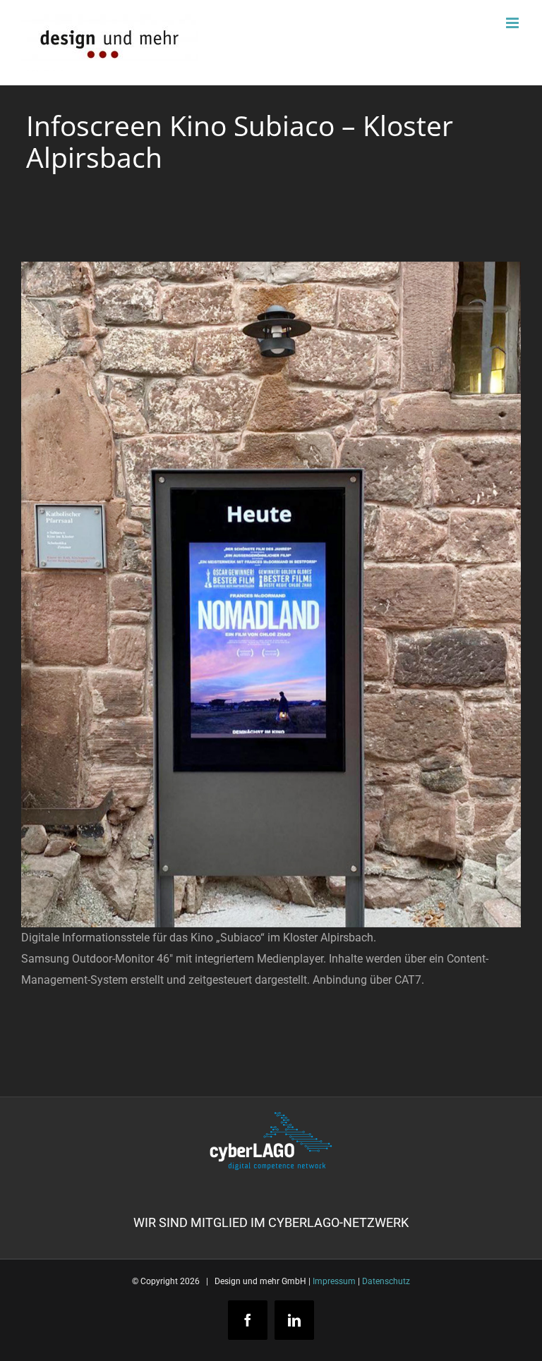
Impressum (334, 1281)
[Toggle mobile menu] (513, 23)
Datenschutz (386, 1281)
